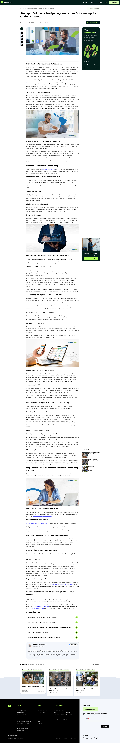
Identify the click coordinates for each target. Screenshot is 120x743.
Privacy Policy (59, 738)
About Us (88, 61)
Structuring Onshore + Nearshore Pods (62, 716)
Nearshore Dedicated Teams (23, 726)
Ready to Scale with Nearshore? (61, 719)
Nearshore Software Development (24, 721)
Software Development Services (24, 707)
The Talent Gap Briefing (59, 710)
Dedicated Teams (20, 712)
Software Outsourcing (91, 67)
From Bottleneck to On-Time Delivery (62, 712)
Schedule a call (113, 2)
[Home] (20, 8)
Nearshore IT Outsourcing (22, 728)
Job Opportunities (41, 712)
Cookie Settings (73, 738)
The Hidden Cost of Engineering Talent (62, 707)
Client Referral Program (43, 710)
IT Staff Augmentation (21, 710)
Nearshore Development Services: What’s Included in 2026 (94, 454)
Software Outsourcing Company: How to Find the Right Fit (93, 461)
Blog (106, 2)
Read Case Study (91, 258)
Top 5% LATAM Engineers (22, 730)
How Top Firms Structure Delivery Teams (63, 714)
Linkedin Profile (42, 646)
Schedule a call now (38, 608)
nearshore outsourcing (48, 169)
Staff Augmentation (91, 64)
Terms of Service (66, 738)
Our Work (100, 2)
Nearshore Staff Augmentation (23, 723)
